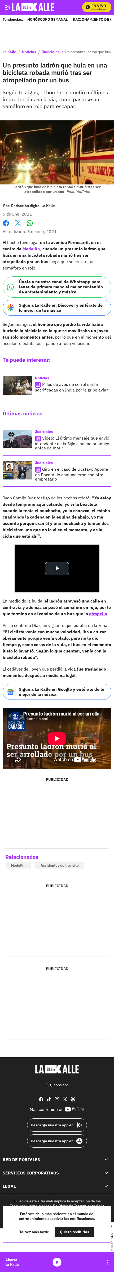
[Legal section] (106, 1186)
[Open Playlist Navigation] (108, 1262)
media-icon (57, 1262)
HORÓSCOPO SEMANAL (47, 19)
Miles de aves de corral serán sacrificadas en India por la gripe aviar (71, 387)
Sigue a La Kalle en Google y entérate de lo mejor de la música (61, 691)
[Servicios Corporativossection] (106, 1172)
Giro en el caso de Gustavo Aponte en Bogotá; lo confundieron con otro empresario (71, 474)
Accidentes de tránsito (60, 865)
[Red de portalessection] (106, 1159)
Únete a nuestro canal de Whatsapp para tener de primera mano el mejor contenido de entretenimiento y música (61, 286)
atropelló (98, 613)
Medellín (31, 248)
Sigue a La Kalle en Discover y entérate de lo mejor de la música (61, 307)
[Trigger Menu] (7, 7)
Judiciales (50, 52)
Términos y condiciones (30, 1205)
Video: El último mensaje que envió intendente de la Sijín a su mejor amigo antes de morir (72, 442)
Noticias (29, 52)
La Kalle (9, 52)
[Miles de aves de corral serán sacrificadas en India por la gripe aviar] (17, 385)
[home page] (57, 1069)
